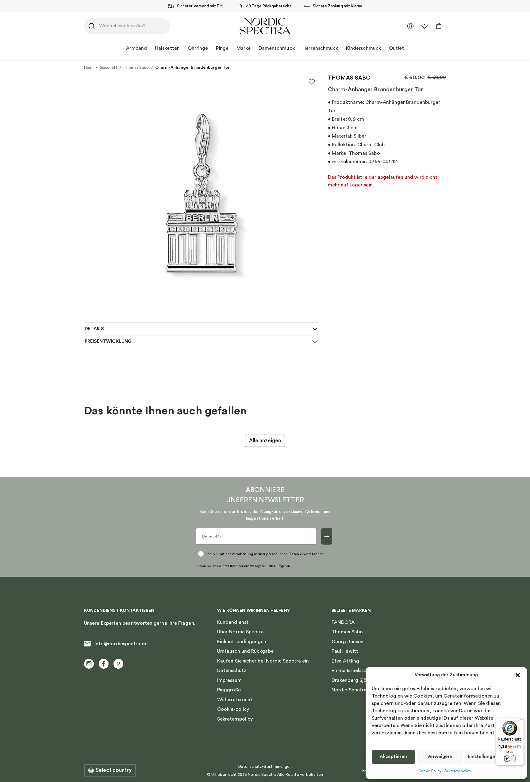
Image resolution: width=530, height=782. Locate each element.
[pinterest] (118, 664)
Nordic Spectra (349, 689)
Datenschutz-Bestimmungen (265, 766)
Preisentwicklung (108, 341)
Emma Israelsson (350, 670)
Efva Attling (345, 661)
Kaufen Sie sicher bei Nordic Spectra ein (263, 661)
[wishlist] (424, 26)
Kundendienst (232, 622)
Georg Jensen (347, 641)
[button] (518, 675)
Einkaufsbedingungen (242, 641)
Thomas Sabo (136, 67)
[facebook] (104, 664)
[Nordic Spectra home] (265, 26)
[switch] (510, 758)
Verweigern (439, 756)
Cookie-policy (233, 709)
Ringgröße (229, 689)
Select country (114, 770)
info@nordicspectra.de (121, 643)
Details (94, 328)
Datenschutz (231, 670)
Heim (89, 67)
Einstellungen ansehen (492, 756)
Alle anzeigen (265, 440)
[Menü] (520, 721)
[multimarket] (410, 26)
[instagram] (89, 664)
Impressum (229, 680)
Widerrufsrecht (234, 699)
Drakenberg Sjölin (352, 680)
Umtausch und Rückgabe (245, 651)
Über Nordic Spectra (240, 631)
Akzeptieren (393, 756)
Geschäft (108, 67)
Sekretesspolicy (457, 771)
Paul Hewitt (345, 651)
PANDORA (343, 622)
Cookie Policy (429, 771)
